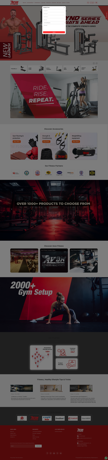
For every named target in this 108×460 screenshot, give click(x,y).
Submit (54, 32)
